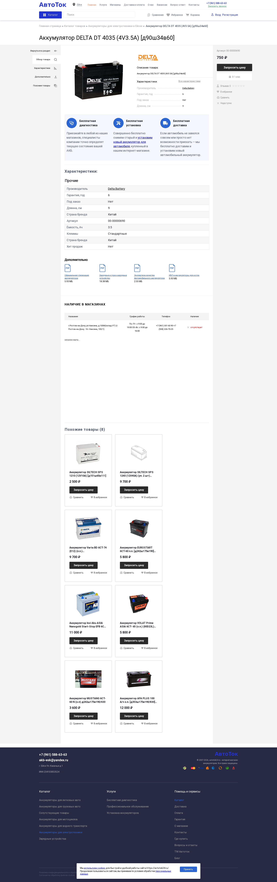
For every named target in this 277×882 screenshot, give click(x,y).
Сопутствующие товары (54, 812)
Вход (218, 14)
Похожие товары (41, 85)
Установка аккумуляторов (123, 812)
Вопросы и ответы (185, 845)
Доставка (180, 806)
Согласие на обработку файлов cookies (57, 875)
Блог (177, 858)
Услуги (103, 5)
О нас (151, 5)
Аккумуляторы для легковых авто (60, 800)
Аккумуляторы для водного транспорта (63, 825)
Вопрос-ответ (177, 5)
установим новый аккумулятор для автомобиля (132, 142)
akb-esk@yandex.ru (53, 760)
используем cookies (94, 868)
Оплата (178, 812)
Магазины (115, 5)
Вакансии (162, 5)
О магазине (181, 825)
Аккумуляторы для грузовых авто (59, 806)
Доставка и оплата (134, 5)
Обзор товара (43, 59)
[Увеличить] (99, 80)
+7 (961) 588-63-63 (216, 3)
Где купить (181, 838)
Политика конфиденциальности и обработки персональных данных (70, 872)
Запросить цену (83, 489)
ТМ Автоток (181, 851)
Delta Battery (188, 88)
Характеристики (42, 68)
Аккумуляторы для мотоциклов (58, 819)
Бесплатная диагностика (122, 800)
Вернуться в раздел (40, 51)
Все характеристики (189, 81)
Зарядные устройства (52, 838)
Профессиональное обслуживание (128, 806)
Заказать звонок (217, 6)
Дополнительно (42, 77)
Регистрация (230, 14)
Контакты (194, 5)
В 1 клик (236, 76)
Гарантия (179, 819)
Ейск (79, 4)
